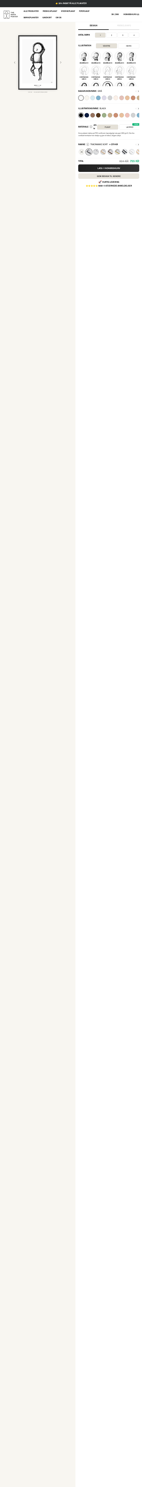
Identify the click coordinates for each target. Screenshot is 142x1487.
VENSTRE (106, 46)
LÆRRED (132, 126)
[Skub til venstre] (136, 91)
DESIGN (93, 26)
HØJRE (128, 46)
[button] (131, 15)
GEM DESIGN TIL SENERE (109, 176)
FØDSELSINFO (124, 26)
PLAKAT (107, 127)
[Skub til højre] (138, 91)
